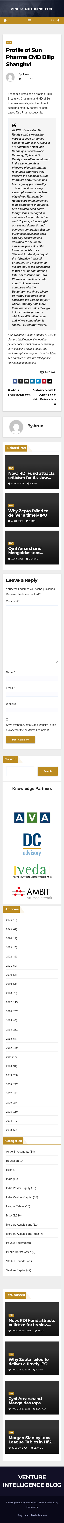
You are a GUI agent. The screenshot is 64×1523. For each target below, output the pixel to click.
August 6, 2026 (21, 1409)
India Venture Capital (19, 1197)
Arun (26, 74)
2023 (9, 947)
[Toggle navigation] (29, 20)
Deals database (39, 1515)
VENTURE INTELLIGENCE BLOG (32, 9)
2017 (9, 1002)
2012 (9, 1047)
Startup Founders (17, 1261)
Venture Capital (15, 1270)
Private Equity (15, 1242)
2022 (9, 956)
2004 (9, 1120)
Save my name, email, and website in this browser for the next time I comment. (31, 727)
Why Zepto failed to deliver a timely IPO (28, 513)
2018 (9, 993)
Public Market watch (18, 1252)
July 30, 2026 (20, 1448)
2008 (9, 1084)
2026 (9, 920)
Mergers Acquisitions (19, 1224)
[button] (52, 20)
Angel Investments (17, 1151)
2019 (9, 983)
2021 (9, 965)
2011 (9, 1056)
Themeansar (32, 1507)
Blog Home (22, 1515)
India (9, 1179)
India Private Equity (18, 1188)
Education (12, 1160)
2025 (9, 929)
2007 (9, 1093)
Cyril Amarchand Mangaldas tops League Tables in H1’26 (31, 553)
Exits (9, 1169)
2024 (9, 938)
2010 (9, 1066)
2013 (9, 1038)
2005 (9, 1111)
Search (11, 759)
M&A (9, 42)
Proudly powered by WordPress (22, 1502)
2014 (9, 1029)
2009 (9, 1075)
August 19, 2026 (22, 1330)
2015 (9, 1020)
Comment (12, 601)
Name (10, 672)
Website (11, 703)
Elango (34, 559)
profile (39, 93)
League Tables (15, 1206)
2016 (9, 1011)
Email (10, 688)
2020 (9, 974)
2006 (9, 1102)
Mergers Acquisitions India (22, 1233)
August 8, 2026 (21, 1370)
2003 (9, 1129)
